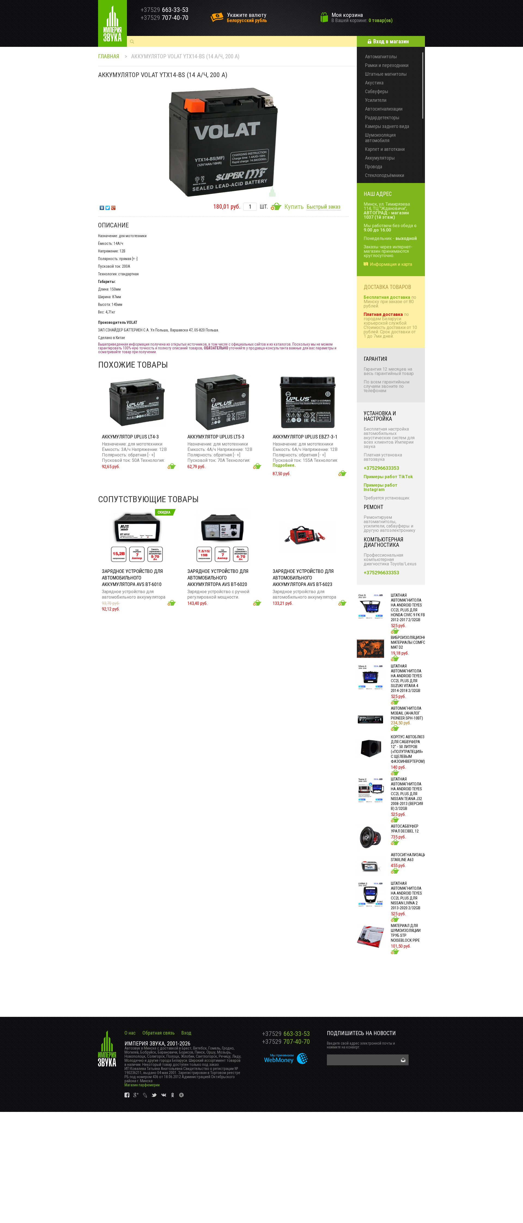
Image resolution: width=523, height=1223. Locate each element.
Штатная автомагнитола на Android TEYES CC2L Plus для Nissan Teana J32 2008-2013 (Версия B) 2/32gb (407, 794)
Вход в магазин (391, 41)
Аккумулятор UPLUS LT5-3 (215, 437)
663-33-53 (286, 1034)
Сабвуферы (376, 91)
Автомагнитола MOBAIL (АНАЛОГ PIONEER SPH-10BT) (407, 713)
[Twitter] (108, 206)
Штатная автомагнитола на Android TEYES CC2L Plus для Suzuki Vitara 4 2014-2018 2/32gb (406, 678)
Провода (373, 166)
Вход (186, 1033)
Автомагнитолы (381, 56)
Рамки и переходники (387, 65)
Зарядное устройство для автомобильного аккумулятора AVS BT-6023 (303, 577)
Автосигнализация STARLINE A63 (409, 857)
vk (127, 1095)
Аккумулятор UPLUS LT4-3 (130, 437)
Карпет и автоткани (385, 149)
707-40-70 (286, 1041)
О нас (130, 1033)
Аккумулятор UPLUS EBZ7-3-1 (305, 437)
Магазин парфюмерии (142, 1085)
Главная (108, 56)
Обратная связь (158, 1033)
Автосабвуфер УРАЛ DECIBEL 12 (405, 829)
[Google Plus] (113, 206)
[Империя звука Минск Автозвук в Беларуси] (112, 23)
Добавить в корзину (172, 466)
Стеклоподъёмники (384, 175)
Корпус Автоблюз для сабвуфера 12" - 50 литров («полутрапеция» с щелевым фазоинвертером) (408, 749)
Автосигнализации (384, 109)
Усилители (376, 100)
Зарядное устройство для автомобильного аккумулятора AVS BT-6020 (217, 577)
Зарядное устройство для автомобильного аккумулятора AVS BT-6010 (132, 577)
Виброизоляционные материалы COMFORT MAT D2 (411, 642)
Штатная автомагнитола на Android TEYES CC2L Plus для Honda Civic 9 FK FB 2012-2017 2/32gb (408, 607)
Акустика (374, 83)
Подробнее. (284, 465)
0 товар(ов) (381, 20)
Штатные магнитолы (386, 74)
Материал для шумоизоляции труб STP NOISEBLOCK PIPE (406, 933)
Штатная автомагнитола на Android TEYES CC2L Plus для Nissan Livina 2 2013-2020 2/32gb (406, 895)
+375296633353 (381, 468)
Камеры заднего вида (387, 126)
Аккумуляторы (380, 158)
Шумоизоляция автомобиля (380, 137)
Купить (293, 207)
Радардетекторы (382, 117)
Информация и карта (391, 264)
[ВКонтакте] (102, 206)
